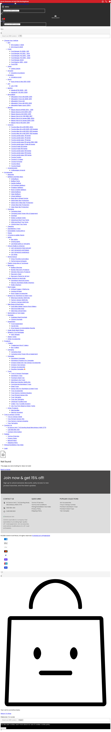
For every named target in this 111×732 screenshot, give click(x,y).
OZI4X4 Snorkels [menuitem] (16, 319)
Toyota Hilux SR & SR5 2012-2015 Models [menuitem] (24, 131)
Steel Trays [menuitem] (15, 386)
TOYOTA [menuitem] (10, 125)
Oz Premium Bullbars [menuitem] (18, 185)
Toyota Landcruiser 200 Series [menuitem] (21, 155)
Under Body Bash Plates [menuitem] (16, 330)
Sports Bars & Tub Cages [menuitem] (16, 313)
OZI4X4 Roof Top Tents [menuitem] (19, 224)
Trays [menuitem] (9, 371)
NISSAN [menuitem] (10, 108)
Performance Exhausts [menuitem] (19, 261)
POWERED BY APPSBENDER (41, 536)
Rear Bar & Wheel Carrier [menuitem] (19, 198)
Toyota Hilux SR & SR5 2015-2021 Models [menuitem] (24, 133)
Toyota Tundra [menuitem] (16, 157)
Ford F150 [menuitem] (14, 64)
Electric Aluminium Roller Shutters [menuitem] (22, 283)
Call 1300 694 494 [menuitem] (14, 430)
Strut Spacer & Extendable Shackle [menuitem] (23, 328)
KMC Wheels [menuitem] (15, 335)
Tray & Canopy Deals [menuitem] (15, 417)
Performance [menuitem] (12, 257)
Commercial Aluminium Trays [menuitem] (21, 384)
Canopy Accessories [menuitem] (18, 367)
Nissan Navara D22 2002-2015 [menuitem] (21, 114)
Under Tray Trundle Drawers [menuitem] (20, 404)
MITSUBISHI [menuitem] (11, 95)
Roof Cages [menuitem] (11, 287)
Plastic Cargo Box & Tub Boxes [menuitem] (18, 263)
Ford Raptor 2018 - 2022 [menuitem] (19, 62)
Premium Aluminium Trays (69, 507)
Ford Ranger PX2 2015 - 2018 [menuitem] (20, 56)
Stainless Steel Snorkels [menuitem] (19, 317)
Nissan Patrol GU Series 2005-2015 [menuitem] (22, 121)
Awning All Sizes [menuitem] (16, 291)
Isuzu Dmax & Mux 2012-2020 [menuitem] (20, 82)
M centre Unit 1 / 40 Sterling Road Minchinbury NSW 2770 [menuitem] (27, 428)
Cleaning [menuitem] (11, 226)
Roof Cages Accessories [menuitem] (19, 293)
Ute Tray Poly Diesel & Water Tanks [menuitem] (23, 406)
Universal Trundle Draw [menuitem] (19, 402)
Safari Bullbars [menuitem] (16, 192)
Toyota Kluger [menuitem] (16, 166)
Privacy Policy (36, 509)
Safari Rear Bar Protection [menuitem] (20, 201)
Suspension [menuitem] (11, 322)
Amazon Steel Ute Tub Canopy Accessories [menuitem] (26, 363)
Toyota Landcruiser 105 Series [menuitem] (21, 153)
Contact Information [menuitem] (15, 432)
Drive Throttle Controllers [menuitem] (20, 259)
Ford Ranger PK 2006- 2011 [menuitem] (20, 51)
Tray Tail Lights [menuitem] (16, 397)
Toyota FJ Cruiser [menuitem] (17, 159)
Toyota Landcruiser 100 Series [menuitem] (21, 151)
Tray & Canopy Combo (12, 415)
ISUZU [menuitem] (9, 79)
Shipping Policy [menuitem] (13, 443)
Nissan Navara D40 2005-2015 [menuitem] (21, 112)
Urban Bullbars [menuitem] (16, 196)
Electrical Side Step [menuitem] (17, 309)
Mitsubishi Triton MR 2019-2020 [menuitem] (21, 103)
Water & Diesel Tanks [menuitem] (18, 218)
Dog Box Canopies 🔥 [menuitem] (18, 369)
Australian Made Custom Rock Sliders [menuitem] (23, 306)
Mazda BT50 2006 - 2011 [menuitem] (19, 90)
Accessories (8, 172)
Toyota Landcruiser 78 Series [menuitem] (21, 138)
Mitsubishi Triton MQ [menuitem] (18, 101)
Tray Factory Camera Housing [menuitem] (21, 393)
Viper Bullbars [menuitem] (16, 194)
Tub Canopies (64, 511)
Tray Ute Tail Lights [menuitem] (17, 399)
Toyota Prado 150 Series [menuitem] (19, 149)
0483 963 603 (10, 511)
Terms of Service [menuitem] (13, 436)
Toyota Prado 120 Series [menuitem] (19, 146)
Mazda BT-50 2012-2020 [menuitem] (19, 92)
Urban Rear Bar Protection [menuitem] (20, 205)
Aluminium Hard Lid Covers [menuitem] (20, 281)
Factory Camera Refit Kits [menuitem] (20, 302)
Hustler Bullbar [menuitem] (16, 183)
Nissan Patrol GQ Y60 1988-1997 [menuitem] (21, 116)
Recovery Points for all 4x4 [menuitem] (20, 276)
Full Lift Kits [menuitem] (14, 326)
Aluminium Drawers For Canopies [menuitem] (22, 361)
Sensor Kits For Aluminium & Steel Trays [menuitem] (24, 389)
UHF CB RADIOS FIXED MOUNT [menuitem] (21, 248)
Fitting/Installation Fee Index (14, 445)
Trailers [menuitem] (10, 343)
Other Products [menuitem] (13, 408)
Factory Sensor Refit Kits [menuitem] (19, 300)
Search (21, 720)
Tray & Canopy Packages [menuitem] (19, 373)
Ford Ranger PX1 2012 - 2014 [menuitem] (20, 53)
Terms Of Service (37, 502)
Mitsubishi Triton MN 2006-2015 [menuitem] (21, 97)
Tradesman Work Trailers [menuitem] (19, 345)
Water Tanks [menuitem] (12, 337)
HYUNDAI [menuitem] (11, 75)
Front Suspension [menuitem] (17, 324)
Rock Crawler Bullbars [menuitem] (18, 190)
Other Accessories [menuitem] (14, 339)
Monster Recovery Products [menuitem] (20, 272)
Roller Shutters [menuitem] (16, 285)
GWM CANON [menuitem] (15, 69)
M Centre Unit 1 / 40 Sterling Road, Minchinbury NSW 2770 (17, 504)
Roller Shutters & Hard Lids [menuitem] (16, 278)
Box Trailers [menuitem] (15, 348)
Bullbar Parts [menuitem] (15, 181)
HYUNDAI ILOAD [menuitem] (16, 77)
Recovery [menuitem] (11, 265)
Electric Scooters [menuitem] (17, 412)
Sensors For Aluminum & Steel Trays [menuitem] (20, 296)
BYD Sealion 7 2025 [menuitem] (17, 45)
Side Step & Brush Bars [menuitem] (18, 311)
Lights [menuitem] (10, 237)
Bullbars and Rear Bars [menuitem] (15, 177)
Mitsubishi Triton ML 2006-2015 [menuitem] (21, 99)
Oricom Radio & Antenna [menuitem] (16, 246)
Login (6, 448)
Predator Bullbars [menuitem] (17, 188)
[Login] (1, 14)
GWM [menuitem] (9, 66)
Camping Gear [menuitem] (16, 211)
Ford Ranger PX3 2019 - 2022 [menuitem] (20, 58)
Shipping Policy (37, 511)
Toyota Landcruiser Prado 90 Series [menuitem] (23, 144)
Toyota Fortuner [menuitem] (16, 162)
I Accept (3, 728)
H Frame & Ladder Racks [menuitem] (16, 235)
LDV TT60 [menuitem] (14, 86)
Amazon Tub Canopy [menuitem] (18, 365)
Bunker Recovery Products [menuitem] (20, 270)
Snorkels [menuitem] (10, 315)
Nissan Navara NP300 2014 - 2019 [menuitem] (22, 110)
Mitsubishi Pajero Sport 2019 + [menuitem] (21, 105)
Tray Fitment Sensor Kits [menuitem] (19, 395)
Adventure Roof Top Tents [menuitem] (20, 220)
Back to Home (5, 469)
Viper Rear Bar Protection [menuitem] (20, 207)
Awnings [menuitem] (14, 216)
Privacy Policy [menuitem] (12, 438)
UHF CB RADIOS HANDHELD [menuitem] (20, 252)
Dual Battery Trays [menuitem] (14, 229)
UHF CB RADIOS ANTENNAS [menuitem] (20, 250)
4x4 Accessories (65, 502)
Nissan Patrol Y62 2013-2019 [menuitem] (20, 123)
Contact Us (8, 425)
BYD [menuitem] (9, 43)
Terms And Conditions (39, 504)
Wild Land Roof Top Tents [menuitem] (19, 222)
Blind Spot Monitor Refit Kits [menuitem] (20, 298)
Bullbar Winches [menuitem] (16, 268)
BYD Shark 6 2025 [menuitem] (17, 47)
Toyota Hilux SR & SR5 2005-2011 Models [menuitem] (24, 129)
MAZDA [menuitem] (10, 88)
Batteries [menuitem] (11, 175)
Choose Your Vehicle (11, 41)
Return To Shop (6, 714)
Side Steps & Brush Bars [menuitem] (16, 304)
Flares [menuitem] (10, 233)
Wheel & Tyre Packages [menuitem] (16, 332)
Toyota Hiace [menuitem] (15, 164)
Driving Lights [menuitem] (15, 242)
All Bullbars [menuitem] (15, 179)
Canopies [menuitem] (11, 356)
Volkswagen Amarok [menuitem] (18, 170)
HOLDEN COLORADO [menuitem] (18, 73)
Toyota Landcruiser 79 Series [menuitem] (21, 140)
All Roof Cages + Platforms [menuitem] (20, 289)
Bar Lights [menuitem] (14, 239)
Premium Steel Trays (67, 509)
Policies (6, 434)
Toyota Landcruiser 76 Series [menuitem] (21, 136)
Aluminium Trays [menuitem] (16, 376)
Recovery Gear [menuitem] (16, 274)
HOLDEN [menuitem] (10, 71)
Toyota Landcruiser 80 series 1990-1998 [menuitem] (24, 142)
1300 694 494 (10, 508)
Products (7, 341)
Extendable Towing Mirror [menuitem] (16, 231)
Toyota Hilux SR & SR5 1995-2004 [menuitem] (22, 127)
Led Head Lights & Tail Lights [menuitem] (20, 244)
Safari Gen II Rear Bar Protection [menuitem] (22, 203)
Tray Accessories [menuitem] (17, 391)
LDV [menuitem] (9, 84)
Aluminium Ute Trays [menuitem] (18, 380)
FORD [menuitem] (9, 49)
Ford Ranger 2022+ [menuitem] (17, 60)
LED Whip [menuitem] (14, 255)
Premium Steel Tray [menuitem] (18, 378)
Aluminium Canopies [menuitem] (18, 358)
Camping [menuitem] (11, 209)
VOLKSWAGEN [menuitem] (12, 168)
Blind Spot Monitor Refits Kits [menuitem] (20, 382)
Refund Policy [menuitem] (12, 441)
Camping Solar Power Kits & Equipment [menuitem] (24, 213)
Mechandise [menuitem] (15, 410)
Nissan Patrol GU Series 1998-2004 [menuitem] (22, 118)
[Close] (1, 33)
